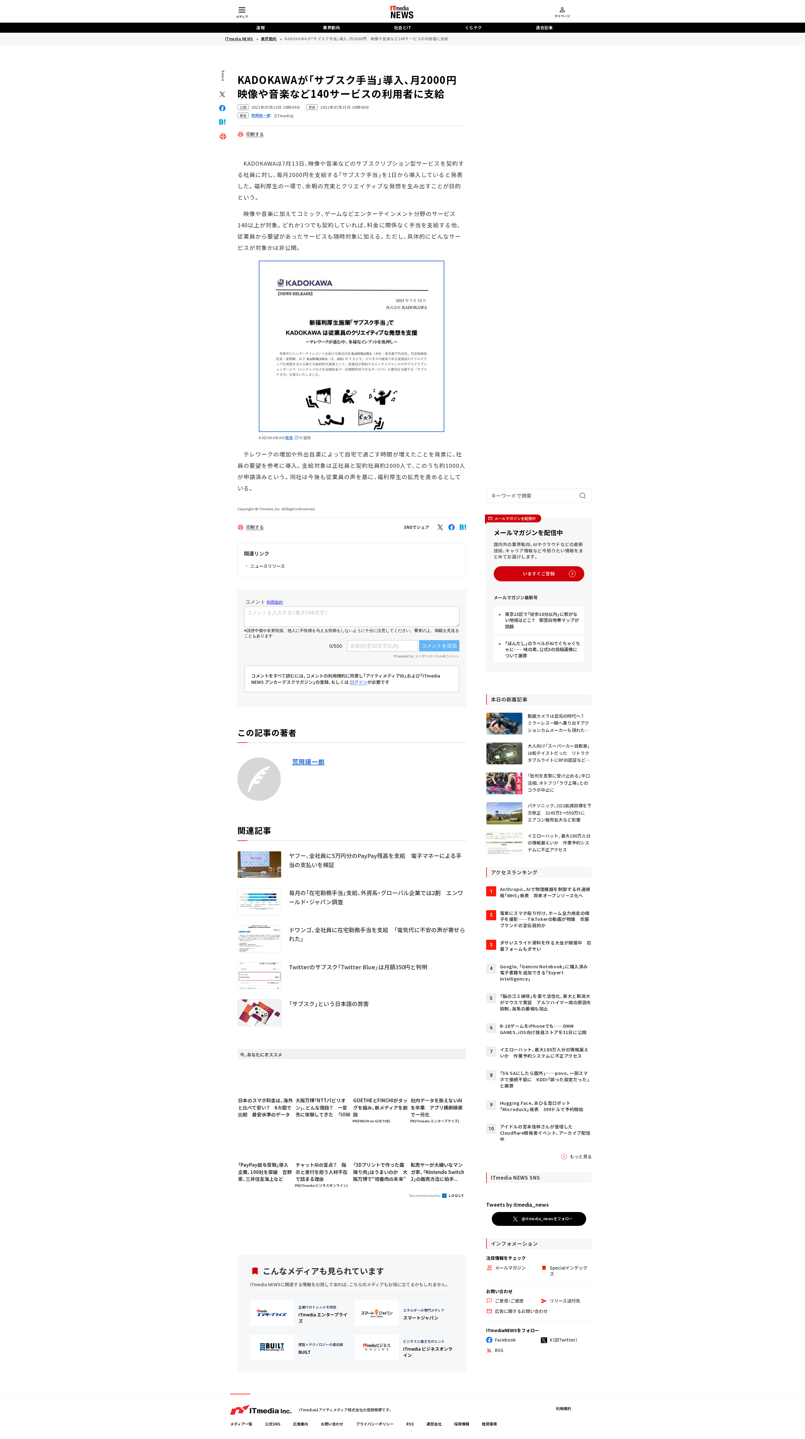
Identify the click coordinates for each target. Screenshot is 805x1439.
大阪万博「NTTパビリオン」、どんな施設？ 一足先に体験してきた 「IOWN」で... (323, 1107)
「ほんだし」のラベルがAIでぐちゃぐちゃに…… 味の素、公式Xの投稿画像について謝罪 (542, 649)
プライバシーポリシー (375, 1423)
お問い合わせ (332, 1423)
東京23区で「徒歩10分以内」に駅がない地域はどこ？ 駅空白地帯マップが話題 (542, 620)
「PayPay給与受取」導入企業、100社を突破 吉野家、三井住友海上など (265, 1171)
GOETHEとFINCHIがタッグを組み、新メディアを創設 (380, 1107)
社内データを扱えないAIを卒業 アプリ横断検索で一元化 (437, 1107)
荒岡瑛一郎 (308, 761)
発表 (289, 437)
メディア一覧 (241, 1423)
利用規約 (563, 1408)
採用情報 (461, 1423)
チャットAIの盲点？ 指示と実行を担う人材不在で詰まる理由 (321, 1171)
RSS (410, 1423)
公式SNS (272, 1423)
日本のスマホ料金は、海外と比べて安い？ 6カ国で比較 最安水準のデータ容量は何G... (265, 1107)
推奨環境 (489, 1423)
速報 (260, 27)
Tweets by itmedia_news (517, 1204)
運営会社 (433, 1423)
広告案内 (300, 1423)
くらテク (473, 27)
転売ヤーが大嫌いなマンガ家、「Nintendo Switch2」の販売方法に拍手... (437, 1171)
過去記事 (544, 27)
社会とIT (402, 27)
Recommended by (425, 1195)
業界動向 (331, 27)
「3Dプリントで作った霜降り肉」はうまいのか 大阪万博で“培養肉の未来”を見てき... (380, 1172)
